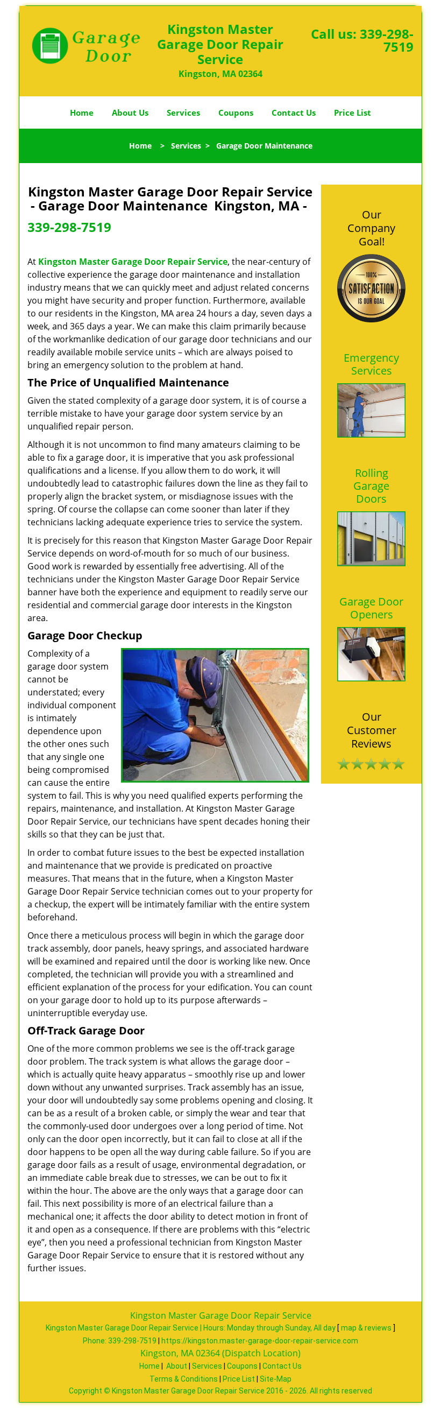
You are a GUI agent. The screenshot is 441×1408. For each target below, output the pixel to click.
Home (82, 112)
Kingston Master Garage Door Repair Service (132, 261)
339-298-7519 (387, 40)
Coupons (235, 112)
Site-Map (275, 1379)
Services (183, 112)
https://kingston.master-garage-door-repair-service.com (259, 1340)
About (176, 1366)
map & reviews (367, 1327)
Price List (352, 112)
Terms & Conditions (184, 1379)
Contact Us (294, 112)
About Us (130, 112)
